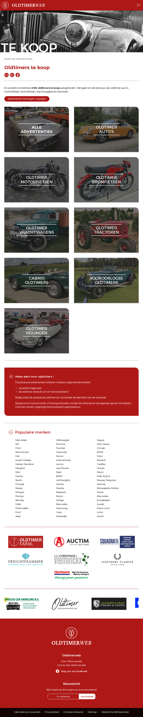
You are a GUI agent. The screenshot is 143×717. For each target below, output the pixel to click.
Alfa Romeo (22, 452)
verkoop (100, 88)
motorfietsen (12, 91)
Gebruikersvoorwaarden (27, 712)
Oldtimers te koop (24, 59)
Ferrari (59, 456)
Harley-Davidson (24, 464)
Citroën (101, 448)
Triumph (60, 448)
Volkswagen (62, 440)
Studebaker (103, 500)
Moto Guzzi (103, 508)
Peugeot (20, 468)
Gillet (18, 504)
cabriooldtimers (36, 280)
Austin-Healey (23, 460)
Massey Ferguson (106, 480)
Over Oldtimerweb (71, 661)
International (63, 460)
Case (59, 512)
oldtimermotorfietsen (37, 179)
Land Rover (62, 468)
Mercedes (21, 440)
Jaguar (100, 440)
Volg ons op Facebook (74, 671)
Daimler (101, 484)
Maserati (61, 492)
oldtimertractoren (106, 230)
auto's (124, 88)
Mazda (60, 488)
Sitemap (92, 712)
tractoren (62, 91)
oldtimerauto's (106, 129)
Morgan (19, 492)
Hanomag (61, 508)
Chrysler (19, 484)
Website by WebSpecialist (115, 712)
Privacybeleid (52, 712)
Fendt (100, 492)
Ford (18, 448)
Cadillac (101, 464)
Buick (18, 480)
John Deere (103, 444)
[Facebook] (18, 75)
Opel (58, 472)
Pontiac (19, 496)
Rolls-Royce (103, 476)
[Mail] (6, 75)
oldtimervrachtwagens (36, 230)
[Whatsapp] (12, 75)
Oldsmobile (21, 508)
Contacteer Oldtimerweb (71, 665)
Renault (101, 460)
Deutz (100, 472)
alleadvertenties (36, 129)
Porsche (60, 444)
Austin (100, 516)
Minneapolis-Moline (107, 488)
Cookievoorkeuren (73, 712)
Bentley (19, 500)
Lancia (59, 464)
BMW (100, 452)
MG (17, 444)
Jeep (18, 516)
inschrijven (87, 696)
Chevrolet (61, 452)
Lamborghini (63, 480)
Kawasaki (61, 516)
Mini (17, 472)
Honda (100, 468)
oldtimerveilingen (36, 330)
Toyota (19, 476)
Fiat (17, 456)
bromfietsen (28, 91)
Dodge (60, 500)
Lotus (100, 512)
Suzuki (100, 504)
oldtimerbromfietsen (106, 179)
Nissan (19, 488)
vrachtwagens (44, 91)
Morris (59, 496)
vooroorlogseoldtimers (106, 280)
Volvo (100, 456)
